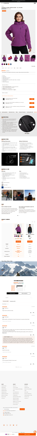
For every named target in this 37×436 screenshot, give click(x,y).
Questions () (12, 301)
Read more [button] (4, 332)
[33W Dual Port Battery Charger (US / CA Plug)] (4, 103)
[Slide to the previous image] (3, 32)
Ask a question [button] (24, 293)
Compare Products (22, 112)
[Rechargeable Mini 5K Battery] (4, 99)
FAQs (17, 112)
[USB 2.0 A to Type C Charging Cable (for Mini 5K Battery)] (4, 107)
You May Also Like (30, 112)
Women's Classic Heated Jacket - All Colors (18, 234)
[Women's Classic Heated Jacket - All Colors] (18, 229)
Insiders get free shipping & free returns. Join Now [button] (18, 1)
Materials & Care (12, 112)
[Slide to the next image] (34, 32)
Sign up (4, 410)
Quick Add (18, 242)
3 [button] (18, 367)
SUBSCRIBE (22, 409)
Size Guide (33, 66)
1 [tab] (17, 215)
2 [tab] (19, 215)
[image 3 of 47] (15, 58)
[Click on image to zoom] (34, 52)
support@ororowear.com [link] (8, 414)
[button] (2, 3)
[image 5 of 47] (27, 58)
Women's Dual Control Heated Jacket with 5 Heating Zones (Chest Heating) (30, 234)
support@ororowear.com (6, 213)
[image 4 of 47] (21, 58)
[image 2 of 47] (10, 58)
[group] (7, 195)
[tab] (5, 112)
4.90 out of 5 (21, 282)
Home (3, 6)
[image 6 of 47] (33, 58)
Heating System (5, 112)
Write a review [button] (12, 293)
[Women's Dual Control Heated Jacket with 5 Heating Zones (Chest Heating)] (30, 229)
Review (35, 112)
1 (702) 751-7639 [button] (6, 412)
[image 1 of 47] (4, 58)
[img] (4, 306)
